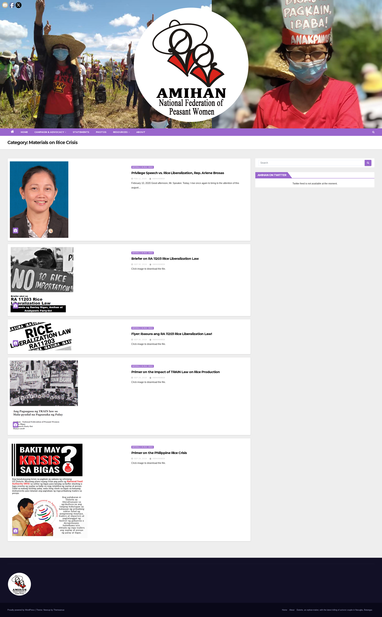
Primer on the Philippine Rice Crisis (159, 453)
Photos (101, 132)
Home (24, 132)
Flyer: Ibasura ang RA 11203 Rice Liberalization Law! (171, 334)
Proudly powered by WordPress (21, 610)
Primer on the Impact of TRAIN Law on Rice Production (175, 372)
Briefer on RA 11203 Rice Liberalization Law (165, 259)
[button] (373, 132)
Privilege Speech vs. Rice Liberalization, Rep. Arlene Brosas (177, 173)
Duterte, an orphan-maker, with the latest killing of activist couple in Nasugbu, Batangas (334, 610)
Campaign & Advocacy (49, 132)
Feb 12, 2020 (140, 179)
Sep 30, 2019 (140, 264)
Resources (120, 132)
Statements (81, 132)
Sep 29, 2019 (140, 378)
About (140, 132)
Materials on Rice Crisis (142, 167)
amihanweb (158, 179)
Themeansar (59, 610)
